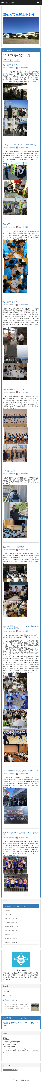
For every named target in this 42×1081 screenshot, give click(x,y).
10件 (16, 60)
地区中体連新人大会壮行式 (13, 389)
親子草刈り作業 (8, 1000)
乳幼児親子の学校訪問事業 (13, 546)
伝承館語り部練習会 (11, 64)
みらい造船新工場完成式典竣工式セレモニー (20, 770)
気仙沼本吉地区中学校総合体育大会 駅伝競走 (20, 833)
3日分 (6, 991)
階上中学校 (9, 2)
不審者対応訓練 (9, 470)
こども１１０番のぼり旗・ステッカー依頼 (19, 144)
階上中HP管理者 (23, 68)
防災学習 (6, 224)
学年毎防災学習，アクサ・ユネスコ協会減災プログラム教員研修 (20, 627)
